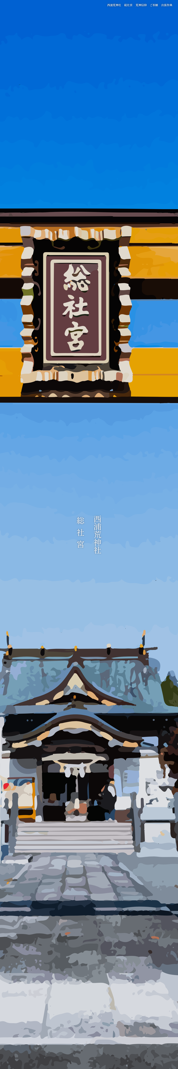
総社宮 (128, 5)
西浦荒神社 (114, 5)
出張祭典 (166, 5)
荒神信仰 (141, 5)
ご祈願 (154, 5)
